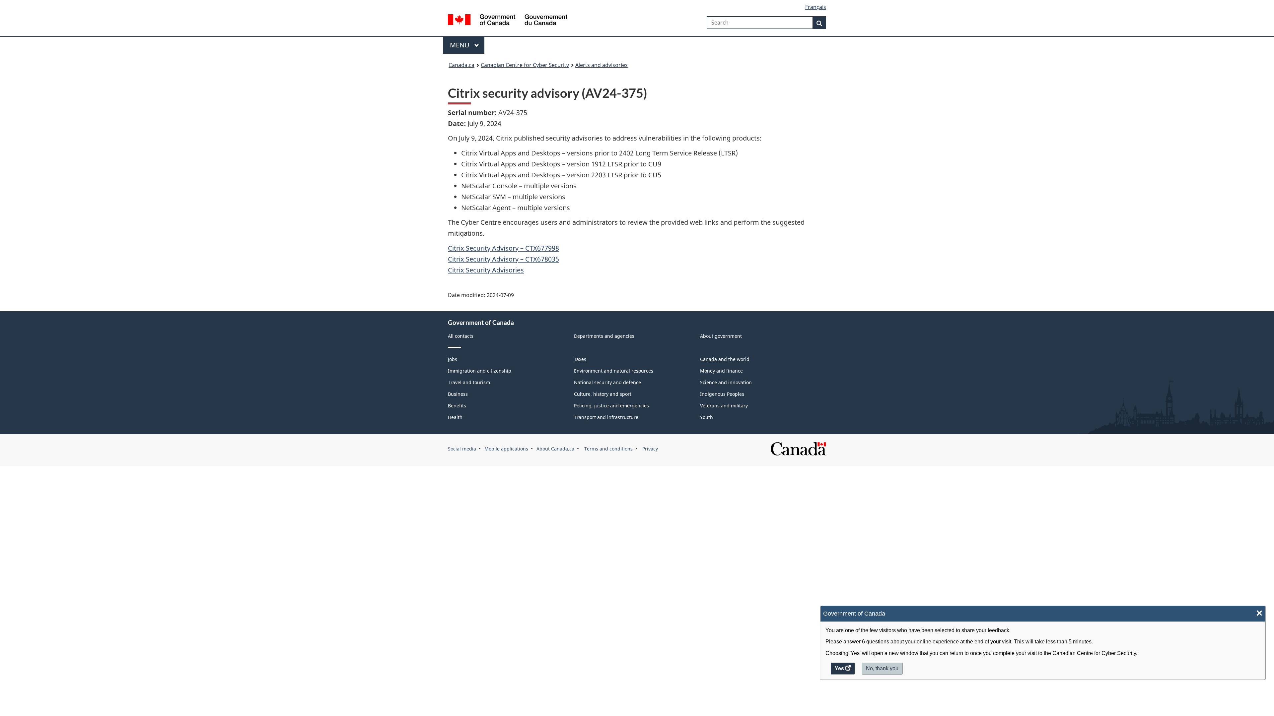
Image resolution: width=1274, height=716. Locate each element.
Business (458, 394)
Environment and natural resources (613, 371)
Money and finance (721, 371)
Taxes (580, 359)
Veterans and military (724, 405)
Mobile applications (506, 449)
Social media (462, 449)
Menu (460, 44)
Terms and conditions (608, 449)
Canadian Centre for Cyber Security (525, 65)
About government (721, 336)
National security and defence (607, 382)
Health (455, 417)
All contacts (460, 336)
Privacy (649, 449)
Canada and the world (724, 359)
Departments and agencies (604, 336)
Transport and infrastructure (606, 417)
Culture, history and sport (602, 394)
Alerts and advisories (601, 65)
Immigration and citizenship (479, 371)
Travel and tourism (469, 382)
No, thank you (883, 670)
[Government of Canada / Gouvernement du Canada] (507, 20)
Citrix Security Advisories (486, 270)
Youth (706, 417)
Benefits (457, 405)
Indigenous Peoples (722, 394)
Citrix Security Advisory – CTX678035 (503, 259)
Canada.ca (461, 65)
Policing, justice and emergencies (611, 405)
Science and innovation (726, 382)
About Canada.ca (555, 449)
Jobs (452, 359)
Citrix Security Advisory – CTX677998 (503, 248)
